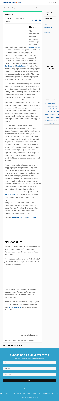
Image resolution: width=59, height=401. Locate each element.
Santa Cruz (20, 66)
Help (13, 393)
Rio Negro (8, 66)
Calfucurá (15, 218)
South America (34, 47)
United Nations (10, 195)
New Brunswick (15, 307)
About (48, 27)
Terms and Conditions (48, 393)
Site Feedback (21, 393)
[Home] (12, 2)
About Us (7, 393)
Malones (23, 218)
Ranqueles (31, 218)
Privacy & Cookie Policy (34, 393)
